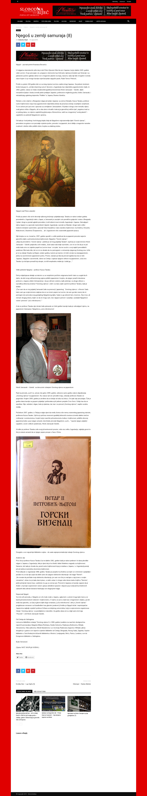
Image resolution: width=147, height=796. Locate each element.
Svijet (80, 21)
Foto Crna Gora (46, 21)
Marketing (115, 1)
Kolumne (20, 21)
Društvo (36, 21)
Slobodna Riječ (23, 40)
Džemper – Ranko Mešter (82, 684)
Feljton (26, 27)
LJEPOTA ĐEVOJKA (101, 21)
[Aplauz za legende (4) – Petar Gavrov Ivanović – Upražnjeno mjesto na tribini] (53, 703)
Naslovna (19, 27)
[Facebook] (17, 1)
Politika (28, 21)
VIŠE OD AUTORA (40, 691)
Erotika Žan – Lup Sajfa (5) (25, 684)
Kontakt (129, 1)
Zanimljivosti (89, 21)
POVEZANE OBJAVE (24, 691)
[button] (128, 21)
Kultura (64, 21)
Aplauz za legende (47, 710)
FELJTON (56, 21)
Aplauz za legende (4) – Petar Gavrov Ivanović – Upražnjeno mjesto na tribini (51, 715)
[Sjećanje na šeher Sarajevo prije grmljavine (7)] (79, 704)
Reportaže (73, 21)
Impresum (122, 1)
